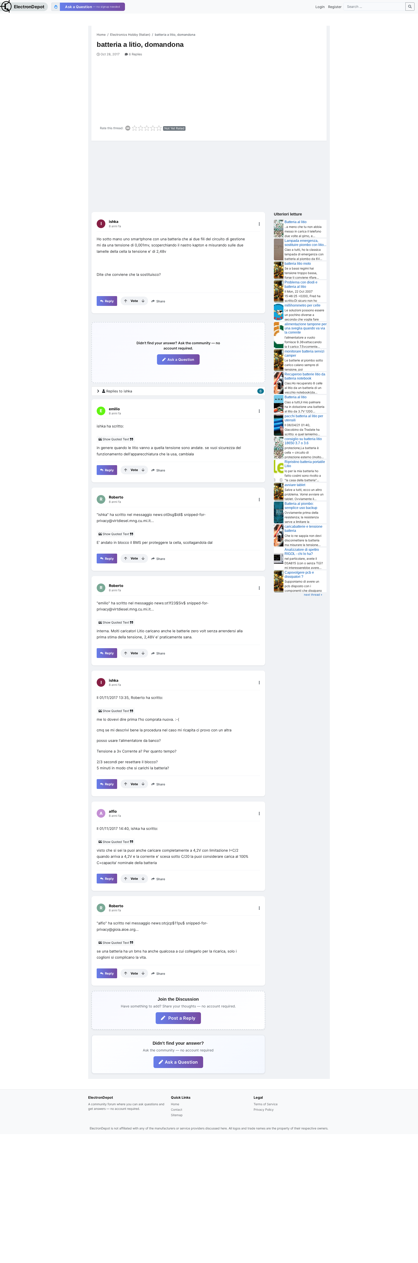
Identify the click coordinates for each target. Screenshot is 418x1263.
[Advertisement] (212, 89)
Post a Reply (181, 1018)
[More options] (259, 224)
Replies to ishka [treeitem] (184, 391)
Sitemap (177, 1115)
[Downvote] (143, 300)
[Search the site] (410, 6)
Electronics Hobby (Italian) (130, 34)
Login (320, 7)
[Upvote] (125, 300)
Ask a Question (180, 359)
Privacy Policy (264, 1109)
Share (160, 301)
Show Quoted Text (116, 439)
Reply (109, 301)
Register (335, 7)
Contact (176, 1109)
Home (101, 34)
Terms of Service (266, 1104)
